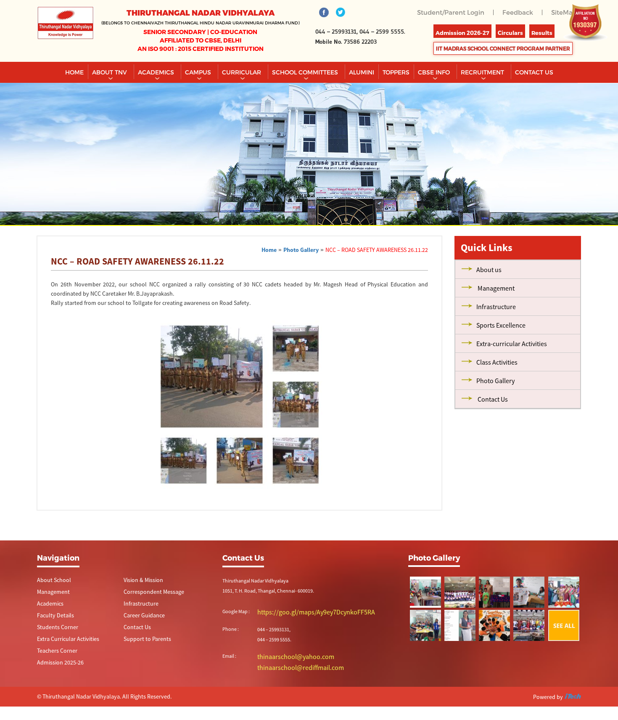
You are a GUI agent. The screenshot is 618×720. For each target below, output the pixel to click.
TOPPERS (396, 72)
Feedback (520, 12)
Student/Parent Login (456, 12)
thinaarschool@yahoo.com (286, 655)
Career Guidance (141, 617)
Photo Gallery (301, 250)
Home (74, 72)
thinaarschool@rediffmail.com (289, 665)
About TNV (110, 72)
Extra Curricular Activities (63, 641)
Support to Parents (144, 641)
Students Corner (54, 629)
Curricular (242, 72)
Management (51, 592)
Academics (157, 72)
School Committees (306, 72)
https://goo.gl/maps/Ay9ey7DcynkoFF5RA (301, 612)
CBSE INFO (435, 72)
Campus (199, 72)
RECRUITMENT (483, 72)
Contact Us (135, 629)
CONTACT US (534, 72)
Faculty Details (52, 617)
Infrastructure (138, 604)
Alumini (361, 72)
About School (51, 580)
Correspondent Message (149, 592)
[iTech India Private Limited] (572, 695)
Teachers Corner (54, 653)
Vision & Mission (141, 580)
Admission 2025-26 (57, 665)
